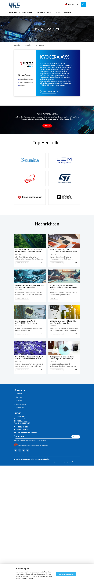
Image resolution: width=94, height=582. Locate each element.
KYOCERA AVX (40, 45)
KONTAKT (68, 12)
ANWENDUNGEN (44, 12)
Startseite (17, 45)
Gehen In (47, 126)
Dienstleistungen (21, 404)
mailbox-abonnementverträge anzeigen (33, 440)
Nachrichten (20, 408)
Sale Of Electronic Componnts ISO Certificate (33, 445)
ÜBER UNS (12, 12)
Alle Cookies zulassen (66, 574)
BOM (57, 12)
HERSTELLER (27, 12)
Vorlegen (75, 436)
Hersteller (28, 45)
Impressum (56, 462)
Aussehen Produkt (47, 91)
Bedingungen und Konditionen (70, 462)
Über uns (19, 397)
